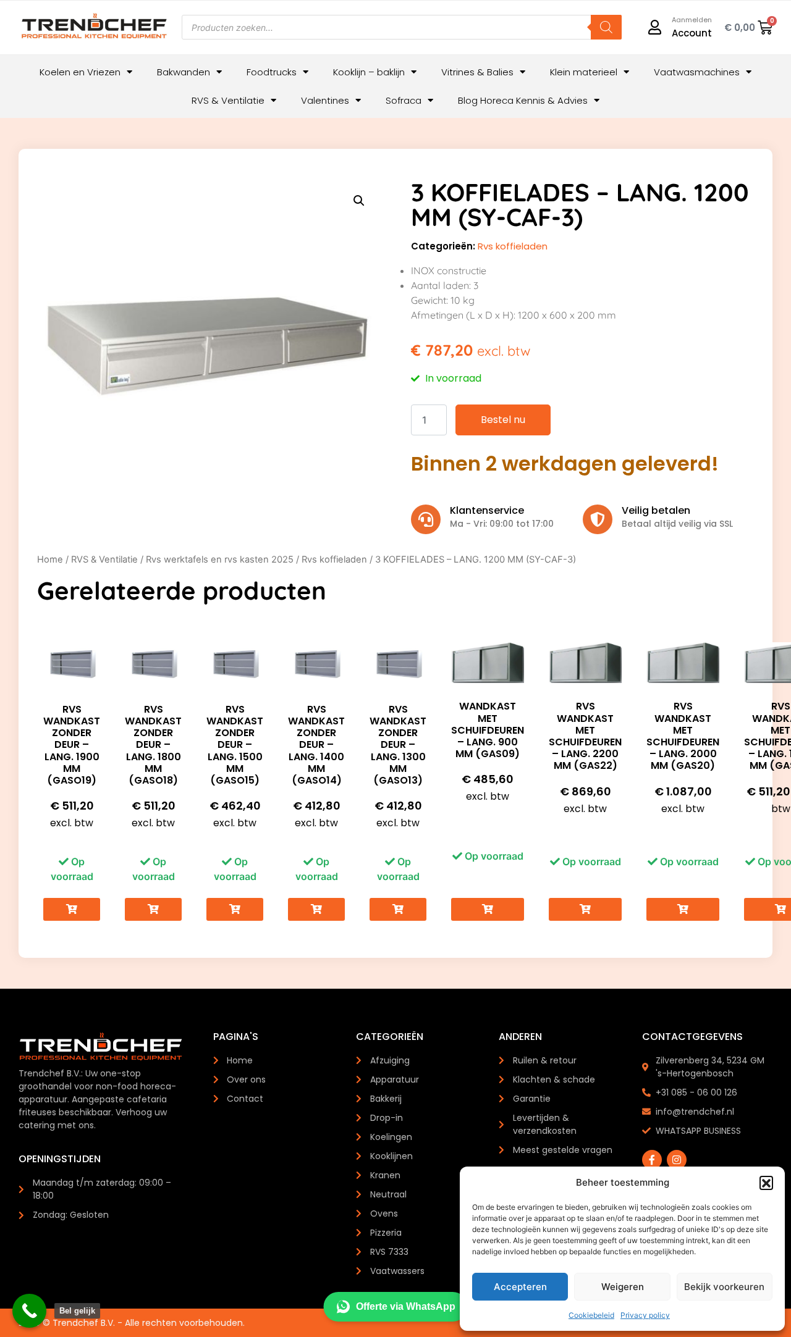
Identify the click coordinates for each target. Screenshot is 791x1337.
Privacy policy (645, 1315)
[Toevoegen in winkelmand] (71, 909)
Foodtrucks (272, 71)
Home (50, 559)
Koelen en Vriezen (80, 71)
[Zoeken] (606, 27)
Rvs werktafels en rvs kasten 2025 (220, 559)
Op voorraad (72, 868)
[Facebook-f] (652, 1160)
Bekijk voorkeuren (724, 1287)
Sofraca (403, 100)
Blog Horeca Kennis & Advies (523, 100)
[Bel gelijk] (29, 1311)
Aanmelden (692, 20)
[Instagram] (677, 1160)
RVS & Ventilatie (228, 100)
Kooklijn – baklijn (369, 71)
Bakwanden (183, 71)
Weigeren (622, 1287)
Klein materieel (583, 71)
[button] (766, 1182)
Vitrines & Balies (477, 71)
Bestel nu (503, 420)
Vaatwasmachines (697, 71)
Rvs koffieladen (513, 246)
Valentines (325, 100)
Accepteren (520, 1287)
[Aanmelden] (655, 27)
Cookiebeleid (591, 1315)
